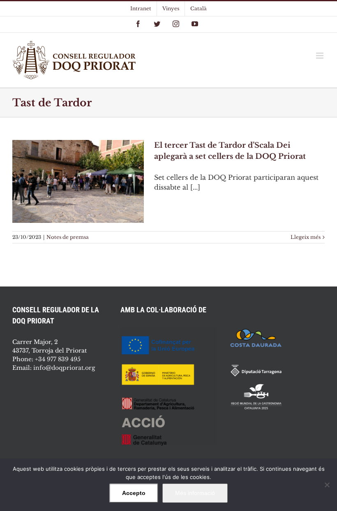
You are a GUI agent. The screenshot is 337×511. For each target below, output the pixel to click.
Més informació (195, 493)
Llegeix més (306, 237)
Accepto (133, 493)
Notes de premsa (67, 237)
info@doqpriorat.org (64, 367)
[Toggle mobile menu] (320, 55)
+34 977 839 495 (58, 359)
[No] (327, 485)
